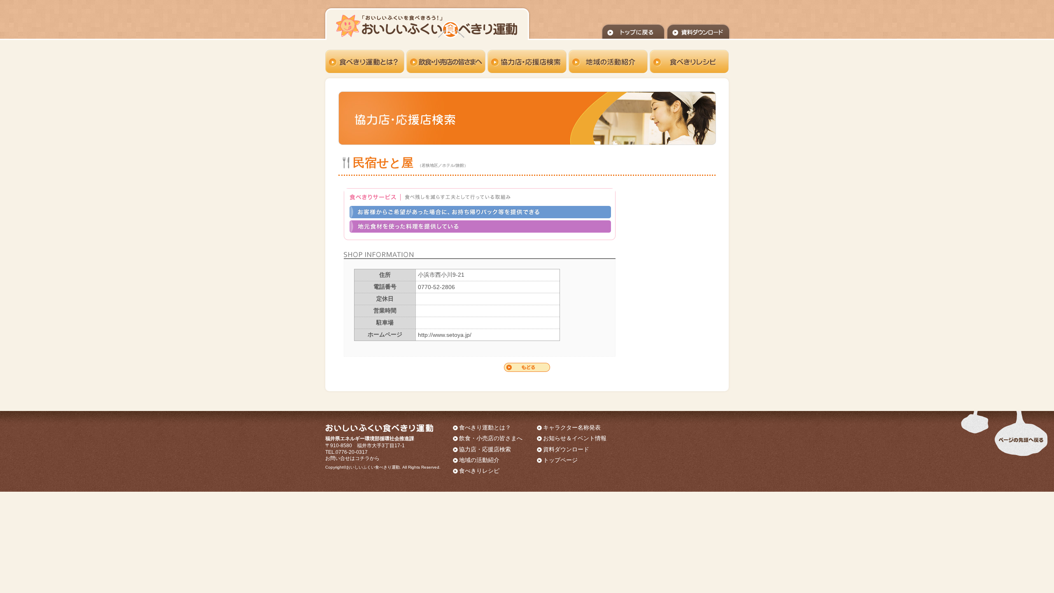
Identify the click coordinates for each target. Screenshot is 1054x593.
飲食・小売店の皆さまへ (490, 438)
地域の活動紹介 (479, 460)
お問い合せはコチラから (352, 458)
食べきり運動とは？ (485, 427)
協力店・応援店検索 (485, 449)
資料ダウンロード (566, 449)
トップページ (560, 460)
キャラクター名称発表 (572, 427)
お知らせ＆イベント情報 (574, 438)
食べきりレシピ (479, 470)
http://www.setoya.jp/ (444, 335)
